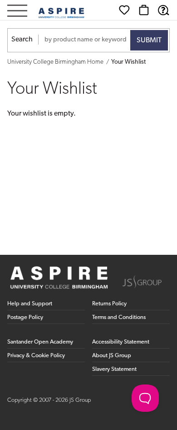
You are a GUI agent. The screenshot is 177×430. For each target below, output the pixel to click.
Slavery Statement (114, 369)
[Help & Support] (163, 10)
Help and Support (29, 304)
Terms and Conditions (119, 317)
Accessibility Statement (120, 342)
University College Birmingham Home (55, 62)
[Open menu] (17, 11)
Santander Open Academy (40, 342)
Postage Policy (25, 317)
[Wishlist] (124, 10)
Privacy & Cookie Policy (36, 356)
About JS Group (111, 356)
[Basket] (144, 10)
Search (22, 39)
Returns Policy (109, 304)
